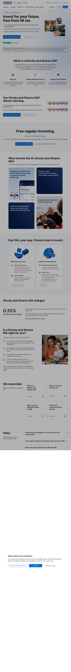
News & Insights (39, 7)
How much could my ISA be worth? (55, 407)
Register (49, 2)
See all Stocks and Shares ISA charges (44, 143)
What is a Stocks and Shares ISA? (31, 388)
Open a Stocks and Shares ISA (11, 37)
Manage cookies (50, 565)
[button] (21, 184)
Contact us (65, 2)
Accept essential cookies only (18, 565)
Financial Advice (29, 7)
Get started (43, 285)
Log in (65, 7)
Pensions (19, 7)
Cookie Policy (49, 561)
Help (60, 2)
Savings (13, 7)
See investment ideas (17, 285)
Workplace (25, 2)
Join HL (60, 7)
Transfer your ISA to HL (29, 37)
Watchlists (54, 2)
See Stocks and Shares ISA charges (35, 318)
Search (53, 7)
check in (23, 361)
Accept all (35, 565)
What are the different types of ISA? (33, 407)
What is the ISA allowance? (55, 387)
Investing (5, 7)
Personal (19, 2)
